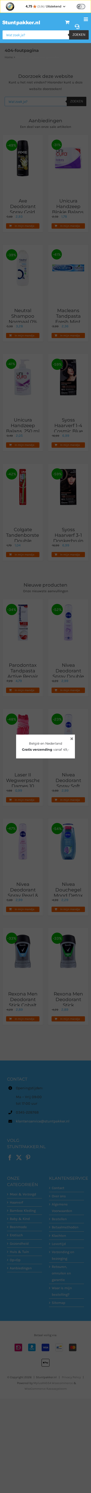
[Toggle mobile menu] (86, 19)
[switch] (81, 6)
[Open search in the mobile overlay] (45, 35)
